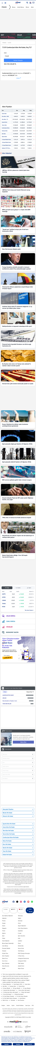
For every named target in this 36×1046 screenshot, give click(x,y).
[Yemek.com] (27, 1031)
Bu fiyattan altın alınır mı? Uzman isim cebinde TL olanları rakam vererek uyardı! (16, 364)
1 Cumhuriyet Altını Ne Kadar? (10, 992)
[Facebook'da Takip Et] (14, 902)
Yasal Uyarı (27, 1005)
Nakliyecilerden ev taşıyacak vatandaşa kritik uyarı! (17, 326)
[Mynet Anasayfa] (18, 2)
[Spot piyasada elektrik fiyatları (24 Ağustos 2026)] (18, 454)
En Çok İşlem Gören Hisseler (10, 998)
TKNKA (4, 603)
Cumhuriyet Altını (5, 128)
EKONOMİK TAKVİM (12, 632)
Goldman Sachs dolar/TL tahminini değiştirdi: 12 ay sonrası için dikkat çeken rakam (17, 307)
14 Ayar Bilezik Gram (6, 139)
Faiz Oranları (21, 1000)
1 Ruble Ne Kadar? (19, 994)
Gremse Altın (4, 130)
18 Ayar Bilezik (16, 988)
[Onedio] (8, 1031)
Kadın (3, 925)
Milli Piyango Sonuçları (24, 953)
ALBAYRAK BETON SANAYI (8, 695)
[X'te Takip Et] (17, 902)
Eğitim (4, 933)
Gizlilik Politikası (20, 1005)
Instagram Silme (22, 961)
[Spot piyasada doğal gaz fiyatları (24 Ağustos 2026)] (18, 436)
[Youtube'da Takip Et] (28, 902)
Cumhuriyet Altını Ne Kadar (11, 837)
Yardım (8, 1005)
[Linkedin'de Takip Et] (25, 902)
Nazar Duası (21, 968)
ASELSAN (4, 698)
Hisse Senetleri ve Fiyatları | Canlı (10, 700)
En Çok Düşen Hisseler (8, 996)
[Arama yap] (27, 3)
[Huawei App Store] (21, 910)
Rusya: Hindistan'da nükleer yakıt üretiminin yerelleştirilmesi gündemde (15, 425)
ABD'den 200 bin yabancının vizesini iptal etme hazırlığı (15, 171)
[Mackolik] (9, 1026)
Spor (3, 936)
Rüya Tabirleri (5, 963)
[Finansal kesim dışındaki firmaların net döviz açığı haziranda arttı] (18, 336)
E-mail (19, 933)
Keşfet (3, 968)
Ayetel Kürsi (21, 966)
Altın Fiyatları (5, 956)
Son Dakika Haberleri (7, 915)
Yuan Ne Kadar (7, 851)
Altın (32, 7)
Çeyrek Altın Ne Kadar (9, 823)
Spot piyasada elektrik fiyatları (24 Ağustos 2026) (16, 462)
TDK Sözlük (21, 963)
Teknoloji (20, 915)
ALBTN (3, 594)
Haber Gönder (31, 910)
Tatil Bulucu (21, 951)
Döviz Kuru (5, 1000)
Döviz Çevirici (8, 749)
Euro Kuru (4, 961)
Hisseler (4, 951)
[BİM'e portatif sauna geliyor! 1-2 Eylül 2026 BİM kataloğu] (18, 201)
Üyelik (13, 1005)
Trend (3, 931)
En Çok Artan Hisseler (22, 996)
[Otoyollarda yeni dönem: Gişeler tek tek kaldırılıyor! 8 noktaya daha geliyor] (18, 527)
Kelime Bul (20, 946)
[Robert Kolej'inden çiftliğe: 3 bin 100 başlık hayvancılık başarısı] (18, 547)
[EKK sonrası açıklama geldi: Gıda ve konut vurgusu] (18, 472)
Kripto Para (5, 953)
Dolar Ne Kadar (7, 841)
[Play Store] (6, 910)
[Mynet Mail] (33, 2)
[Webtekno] (17, 1031)
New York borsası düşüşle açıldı (11, 249)
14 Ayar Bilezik (6, 988)
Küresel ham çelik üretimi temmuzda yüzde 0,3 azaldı (17, 383)
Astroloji (20, 920)
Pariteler (13, 1000)
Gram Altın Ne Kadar (9, 827)
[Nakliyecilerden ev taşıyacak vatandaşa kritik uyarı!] (18, 318)
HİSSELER (9, 627)
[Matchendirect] (19, 1026)
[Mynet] (28, 1026)
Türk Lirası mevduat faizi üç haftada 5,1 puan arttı (15, 974)
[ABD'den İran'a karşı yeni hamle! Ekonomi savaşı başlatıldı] (18, 182)
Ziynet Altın (4, 136)
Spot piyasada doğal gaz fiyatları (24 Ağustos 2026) (17, 444)
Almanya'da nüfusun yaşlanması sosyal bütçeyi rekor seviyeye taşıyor (17, 287)
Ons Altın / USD (5, 116)
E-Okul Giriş (21, 956)
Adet (5, 53)
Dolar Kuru (5, 958)
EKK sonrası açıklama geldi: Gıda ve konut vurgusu (17, 480)
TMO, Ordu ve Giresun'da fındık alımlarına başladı (16, 517)
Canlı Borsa (5, 946)
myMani (20, 941)
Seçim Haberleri (22, 925)
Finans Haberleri (7, 984)
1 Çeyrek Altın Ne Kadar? (9, 990)
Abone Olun (23, 742)
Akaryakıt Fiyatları (8, 809)
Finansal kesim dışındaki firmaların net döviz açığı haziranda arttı (16, 345)
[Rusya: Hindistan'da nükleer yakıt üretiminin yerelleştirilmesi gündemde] (18, 416)
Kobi (19, 938)
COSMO (4, 600)
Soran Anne (21, 948)
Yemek (3, 923)
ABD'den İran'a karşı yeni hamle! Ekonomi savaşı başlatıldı (16, 190)
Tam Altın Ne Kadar (8, 830)
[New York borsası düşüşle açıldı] (18, 241)
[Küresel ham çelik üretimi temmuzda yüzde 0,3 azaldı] (18, 375)
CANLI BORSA (10, 621)
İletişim (3, 1005)
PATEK (3, 606)
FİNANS (4, 7)
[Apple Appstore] (13, 910)
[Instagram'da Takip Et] (21, 902)
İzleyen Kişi (29, 692)
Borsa (13, 7)
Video (3, 938)
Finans (4, 920)
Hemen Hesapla (18, 60)
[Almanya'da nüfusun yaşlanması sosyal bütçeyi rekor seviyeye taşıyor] (18, 279)
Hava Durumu (5, 966)
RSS (33, 1005)
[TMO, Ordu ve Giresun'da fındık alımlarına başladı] (18, 509)
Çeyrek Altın (4, 122)
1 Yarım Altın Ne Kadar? (24, 990)
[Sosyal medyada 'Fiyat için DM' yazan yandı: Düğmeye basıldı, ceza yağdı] (18, 490)
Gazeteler (20, 931)
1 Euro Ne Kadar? (7, 994)
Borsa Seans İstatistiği (7, 943)
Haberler (4, 918)
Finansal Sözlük (6, 948)
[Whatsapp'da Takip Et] (32, 902)
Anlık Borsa (20, 7)
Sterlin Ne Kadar (7, 847)
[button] (5, 3)
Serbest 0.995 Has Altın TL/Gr (6, 148)
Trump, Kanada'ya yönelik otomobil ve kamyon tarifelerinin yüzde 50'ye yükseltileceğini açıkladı (16, 268)
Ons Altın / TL (5, 119)
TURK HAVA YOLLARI (7, 703)
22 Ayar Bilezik (26, 988)
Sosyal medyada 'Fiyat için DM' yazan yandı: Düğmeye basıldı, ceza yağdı (17, 498)
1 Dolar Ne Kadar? (25, 992)
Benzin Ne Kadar (7, 813)
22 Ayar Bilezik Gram (6, 145)
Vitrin (19, 923)
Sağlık (19, 918)
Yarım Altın (4, 125)
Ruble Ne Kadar (7, 854)
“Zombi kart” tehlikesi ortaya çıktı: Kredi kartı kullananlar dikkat (15, 230)
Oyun (19, 943)
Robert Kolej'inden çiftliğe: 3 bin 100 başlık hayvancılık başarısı (14, 556)
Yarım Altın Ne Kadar (9, 834)
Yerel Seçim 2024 (17, 984)
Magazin (4, 928)
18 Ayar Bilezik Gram (6, 142)
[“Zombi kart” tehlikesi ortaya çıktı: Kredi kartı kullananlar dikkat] (18, 221)
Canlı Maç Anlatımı (23, 928)
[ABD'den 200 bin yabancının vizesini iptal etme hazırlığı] (18, 162)
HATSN (3, 597)
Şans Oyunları (21, 936)
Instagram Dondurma (23, 958)
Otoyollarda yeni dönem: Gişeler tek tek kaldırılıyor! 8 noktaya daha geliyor (18, 536)
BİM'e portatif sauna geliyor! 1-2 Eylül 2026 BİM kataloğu (16, 210)
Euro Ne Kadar (7, 844)
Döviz (27, 7)
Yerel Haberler (5, 941)
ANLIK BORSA (10, 616)
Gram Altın (4, 113)
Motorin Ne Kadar (8, 816)
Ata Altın (4, 133)
